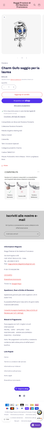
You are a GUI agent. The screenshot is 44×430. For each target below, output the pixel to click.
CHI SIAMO (8, 275)
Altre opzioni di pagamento (22, 105)
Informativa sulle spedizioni (32, 417)
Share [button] (6, 165)
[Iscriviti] (37, 234)
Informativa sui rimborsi (12, 366)
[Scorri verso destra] (26, 58)
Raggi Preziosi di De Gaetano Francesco (20, 412)
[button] (4, 5)
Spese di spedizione (15, 79)
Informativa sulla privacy (12, 371)
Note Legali (8, 375)
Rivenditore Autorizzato (12, 279)
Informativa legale (26, 421)
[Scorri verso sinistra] (17, 58)
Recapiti (16, 421)
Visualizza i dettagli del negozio (14, 116)
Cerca (6, 357)
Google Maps (16, 284)
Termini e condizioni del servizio (15, 362)
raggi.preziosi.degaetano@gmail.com (21, 264)
